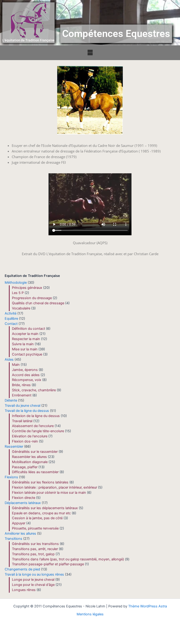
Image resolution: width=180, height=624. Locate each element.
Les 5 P (18, 293)
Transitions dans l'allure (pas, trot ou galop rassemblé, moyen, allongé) (68, 559)
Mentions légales (90, 614)
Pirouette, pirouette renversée (35, 528)
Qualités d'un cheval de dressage (38, 303)
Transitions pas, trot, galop (33, 554)
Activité (10, 313)
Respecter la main (26, 339)
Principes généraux (27, 288)
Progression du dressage (32, 298)
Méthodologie (16, 282)
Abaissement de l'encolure (33, 426)
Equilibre (11, 318)
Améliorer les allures (20, 533)
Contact (11, 324)
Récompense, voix (26, 380)
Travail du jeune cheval (22, 405)
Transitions (13, 539)
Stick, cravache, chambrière (34, 390)
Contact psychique (27, 354)
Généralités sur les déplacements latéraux (45, 508)
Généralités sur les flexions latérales (40, 482)
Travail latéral (22, 421)
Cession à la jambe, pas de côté (37, 518)
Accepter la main (25, 334)
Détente (11, 400)
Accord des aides (26, 375)
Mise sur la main (25, 349)
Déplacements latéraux (23, 503)
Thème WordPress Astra (147, 606)
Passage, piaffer (25, 467)
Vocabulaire (21, 308)
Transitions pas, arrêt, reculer (35, 549)
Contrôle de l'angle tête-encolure (38, 431)
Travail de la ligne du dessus (27, 411)
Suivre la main (23, 344)
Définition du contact (28, 329)
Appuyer (18, 523)
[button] (90, 53)
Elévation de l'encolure (29, 436)
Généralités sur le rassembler (35, 452)
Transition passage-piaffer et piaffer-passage (48, 564)
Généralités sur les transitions (35, 544)
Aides (9, 359)
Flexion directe (23, 498)
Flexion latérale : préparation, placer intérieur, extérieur (54, 487)
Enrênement (21, 395)
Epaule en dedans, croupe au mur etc (41, 513)
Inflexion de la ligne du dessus (36, 416)
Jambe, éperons (25, 370)
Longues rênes (24, 590)
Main (16, 365)
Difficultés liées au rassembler (35, 472)
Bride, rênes (21, 385)
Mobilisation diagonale (30, 462)
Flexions (11, 477)
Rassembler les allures (29, 457)
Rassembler (14, 446)
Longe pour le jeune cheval (33, 579)
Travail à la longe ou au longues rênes (34, 574)
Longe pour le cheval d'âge (33, 585)
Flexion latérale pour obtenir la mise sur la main (49, 492)
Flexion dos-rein (25, 441)
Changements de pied (22, 569)
